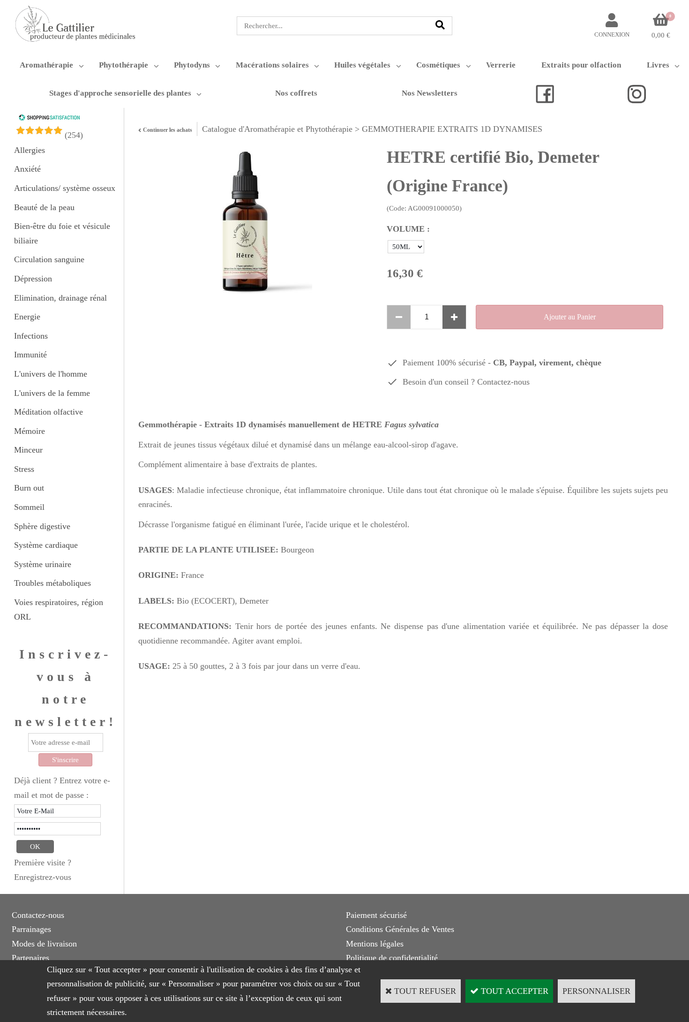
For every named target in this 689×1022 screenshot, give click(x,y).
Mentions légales (375, 943)
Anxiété (27, 169)
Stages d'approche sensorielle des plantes (120, 93)
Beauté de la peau (44, 207)
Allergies (29, 150)
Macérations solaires (272, 65)
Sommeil (29, 507)
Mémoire (29, 431)
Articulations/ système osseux (64, 188)
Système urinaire (42, 564)
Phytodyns (192, 65)
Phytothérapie (123, 65)
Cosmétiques (438, 65)
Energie (27, 316)
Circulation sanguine (49, 259)
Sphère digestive (42, 526)
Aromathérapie (46, 65)
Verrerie (501, 65)
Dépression (33, 278)
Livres (658, 65)
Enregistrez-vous (42, 877)
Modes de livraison (44, 943)
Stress (24, 469)
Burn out (29, 487)
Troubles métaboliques (52, 583)
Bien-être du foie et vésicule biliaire (62, 233)
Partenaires (30, 957)
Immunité (30, 354)
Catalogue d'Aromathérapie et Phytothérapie (277, 129)
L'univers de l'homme (50, 374)
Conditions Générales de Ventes (400, 929)
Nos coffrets (296, 93)
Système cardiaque (46, 545)
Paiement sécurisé (376, 915)
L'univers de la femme (52, 393)
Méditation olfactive (48, 411)
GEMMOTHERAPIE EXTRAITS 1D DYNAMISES (452, 129)
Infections (31, 336)
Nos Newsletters (429, 93)
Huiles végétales (362, 65)
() (74, 135)
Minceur (28, 449)
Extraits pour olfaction (581, 65)
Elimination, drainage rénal (60, 298)
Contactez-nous (503, 381)
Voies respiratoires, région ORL (58, 609)
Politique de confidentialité (392, 957)
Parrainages (31, 929)
